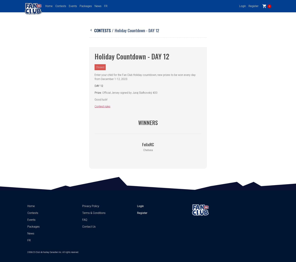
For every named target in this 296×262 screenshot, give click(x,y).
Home (49, 6)
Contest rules (102, 106)
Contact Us (89, 226)
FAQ (84, 219)
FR (105, 6)
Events (73, 6)
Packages (86, 6)
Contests (60, 6)
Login (242, 6)
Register (253, 6)
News (98, 6)
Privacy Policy (90, 206)
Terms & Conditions (94, 213)
